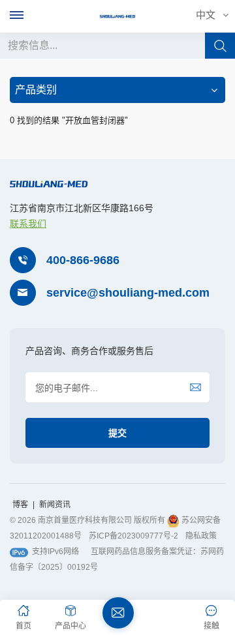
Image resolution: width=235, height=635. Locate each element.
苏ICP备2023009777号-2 (133, 535)
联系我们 (28, 223)
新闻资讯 (54, 504)
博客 (21, 504)
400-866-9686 (82, 260)
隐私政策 (201, 535)
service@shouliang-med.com (128, 292)
